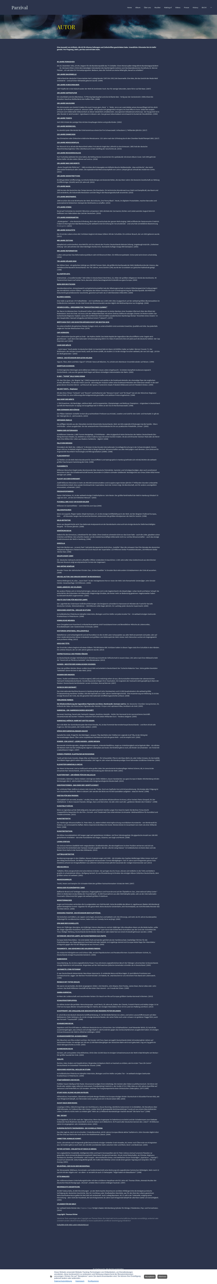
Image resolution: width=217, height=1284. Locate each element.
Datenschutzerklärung (63, 1281)
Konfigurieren (93, 1281)
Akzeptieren (150, 1277)
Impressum (79, 1281)
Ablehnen (162, 1277)
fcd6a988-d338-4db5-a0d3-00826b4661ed (72, 1225)
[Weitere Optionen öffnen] (211, 7)
